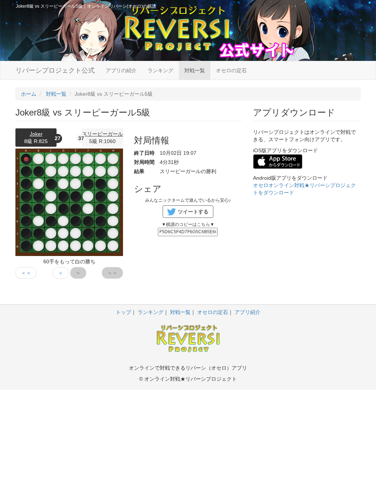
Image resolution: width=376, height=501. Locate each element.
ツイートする (193, 212)
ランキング (160, 70)
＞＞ (112, 273)
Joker (36, 134)
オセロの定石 (231, 70)
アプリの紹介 (121, 70)
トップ (123, 312)
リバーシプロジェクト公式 (55, 70)
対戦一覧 (194, 70)
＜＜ (26, 273)
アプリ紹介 (247, 312)
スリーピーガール (102, 134)
